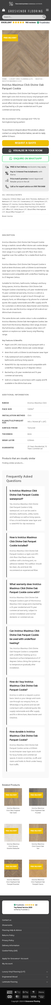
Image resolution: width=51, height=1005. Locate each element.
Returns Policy (8, 935)
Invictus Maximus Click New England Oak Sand (13, 810)
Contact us (6, 920)
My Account (7, 963)
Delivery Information (10, 945)
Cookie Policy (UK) (9, 950)
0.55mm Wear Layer (18, 199)
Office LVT (9, 209)
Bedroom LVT (7, 201)
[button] (3, 10)
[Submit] (44, 17)
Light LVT (5, 207)
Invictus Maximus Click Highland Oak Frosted (38, 810)
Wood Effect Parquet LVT (15, 212)
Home (4, 79)
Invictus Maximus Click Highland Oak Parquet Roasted (13, 882)
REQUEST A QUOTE (25, 143)
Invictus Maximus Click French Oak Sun (38, 846)
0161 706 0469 (39, 186)
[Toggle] (47, 971)
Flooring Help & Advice (12, 930)
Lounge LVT (14, 207)
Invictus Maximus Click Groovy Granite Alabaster (13, 846)
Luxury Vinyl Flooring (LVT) (21, 79)
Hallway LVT (6, 204)
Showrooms (7, 925)
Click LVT (16, 201)
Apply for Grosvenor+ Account (15, 958)
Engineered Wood (9, 976)
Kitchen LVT (40, 204)
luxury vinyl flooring (35, 331)
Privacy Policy (8, 940)
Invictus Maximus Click (12, 81)
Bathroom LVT (43, 199)
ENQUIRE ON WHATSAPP (28, 158)
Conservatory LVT (27, 201)
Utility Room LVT (20, 209)
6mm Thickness (31, 199)
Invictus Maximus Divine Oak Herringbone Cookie (23, 321)
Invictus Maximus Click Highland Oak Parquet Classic (38, 882)
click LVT (41, 328)
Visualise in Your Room (27, 151)
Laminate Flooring (9, 982)
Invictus (38, 79)
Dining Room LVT (40, 201)
